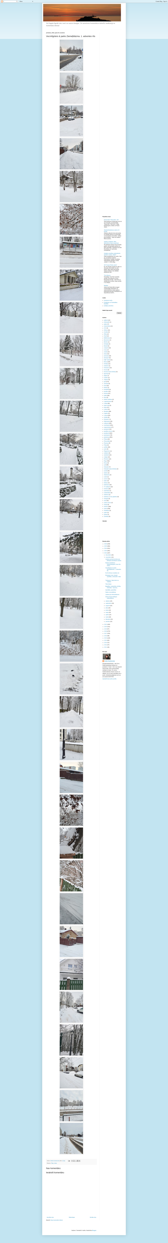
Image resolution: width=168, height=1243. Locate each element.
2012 (105, 645)
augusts (108, 605)
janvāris (108, 621)
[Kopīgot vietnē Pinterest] (79, 1161)
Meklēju (106, 285)
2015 (105, 638)
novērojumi (107, 425)
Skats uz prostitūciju (110, 592)
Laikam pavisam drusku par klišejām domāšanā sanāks (113, 559)
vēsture (106, 506)
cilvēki (105, 352)
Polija (105, 445)
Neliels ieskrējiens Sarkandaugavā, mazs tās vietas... (113, 564)
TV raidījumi (107, 486)
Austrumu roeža (108, 300)
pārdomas (106, 437)
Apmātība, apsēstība (110, 590)
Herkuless (106, 367)
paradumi (106, 429)
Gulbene (106, 365)
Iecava (105, 369)
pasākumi (106, 433)
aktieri (105, 324)
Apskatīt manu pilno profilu (109, 679)
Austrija (106, 332)
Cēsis (105, 350)
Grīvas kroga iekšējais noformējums (111, 597)
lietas (105, 407)
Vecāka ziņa (93, 1217)
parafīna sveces (108, 431)
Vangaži (106, 498)
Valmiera (106, 494)
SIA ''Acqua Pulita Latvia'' (110, 265)
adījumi (106, 320)
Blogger (94, 1230)
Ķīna (105, 397)
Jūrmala (106, 383)
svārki (105, 477)
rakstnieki (106, 455)
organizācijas (107, 427)
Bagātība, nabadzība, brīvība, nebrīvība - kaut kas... (113, 587)
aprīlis (107, 614)
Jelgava (106, 379)
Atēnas (106, 330)
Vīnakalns (106, 510)
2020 (105, 626)
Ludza (105, 415)
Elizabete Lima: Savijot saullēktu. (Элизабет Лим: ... (113, 577)
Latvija (105, 403)
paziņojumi (107, 435)
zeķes (105, 512)
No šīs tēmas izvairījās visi (112, 573)
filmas (105, 361)
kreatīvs (106, 391)
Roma (105, 463)
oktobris (108, 601)
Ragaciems (107, 451)
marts (107, 617)
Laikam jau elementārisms (112, 594)
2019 (105, 629)
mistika (106, 417)
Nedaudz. (106, 419)
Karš (105, 385)
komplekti (106, 389)
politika (106, 447)
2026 (105, 544)
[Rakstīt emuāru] (74, 1161)
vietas (55, 1163)
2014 (105, 640)
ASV (105, 328)
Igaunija (106, 373)
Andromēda (107, 326)
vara (105, 500)
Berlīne (106, 342)
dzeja (105, 354)
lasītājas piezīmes (108, 305)
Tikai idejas (108, 584)
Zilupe (105, 514)
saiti (105, 465)
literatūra (106, 411)
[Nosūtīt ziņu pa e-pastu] (69, 1160)
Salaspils (106, 467)
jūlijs (107, 608)
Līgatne (106, 413)
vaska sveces (107, 502)
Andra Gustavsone (109, 661)
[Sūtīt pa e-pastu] (72, 1161)
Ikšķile (105, 375)
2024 (105, 548)
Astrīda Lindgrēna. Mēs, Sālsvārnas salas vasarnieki (111, 242)
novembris (108, 557)
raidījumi (106, 453)
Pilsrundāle (107, 441)
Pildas (105, 439)
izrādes (106, 377)
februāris (108, 619)
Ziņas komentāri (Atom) (56, 1220)
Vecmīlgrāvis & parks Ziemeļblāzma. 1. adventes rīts (113, 569)
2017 (105, 633)
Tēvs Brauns (107, 275)
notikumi (106, 423)
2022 (105, 553)
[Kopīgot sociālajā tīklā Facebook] (78, 1161)
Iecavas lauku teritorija (110, 371)
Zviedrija (106, 516)
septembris (109, 603)
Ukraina (106, 488)
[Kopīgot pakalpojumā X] (76, 1161)
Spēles (106, 473)
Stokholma (107, 475)
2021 (105, 624)
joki (105, 381)
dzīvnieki (106, 356)
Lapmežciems (107, 401)
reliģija (106, 457)
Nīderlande (107, 421)
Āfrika (105, 334)
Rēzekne (106, 459)
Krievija (106, 393)
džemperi (106, 358)
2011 (105, 647)
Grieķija (106, 363)
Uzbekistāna (107, 492)
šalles (105, 480)
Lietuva (106, 409)
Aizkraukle (106, 322)
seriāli (105, 471)
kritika (105, 395)
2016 (105, 635)
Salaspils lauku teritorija (110, 469)
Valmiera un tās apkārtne (110, 496)
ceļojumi (106, 348)
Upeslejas (106, 490)
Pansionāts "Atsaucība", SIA (111, 219)
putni (105, 449)
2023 (105, 550)
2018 (105, 631)
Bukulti (106, 346)
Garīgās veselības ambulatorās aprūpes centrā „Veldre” (112, 254)
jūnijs (107, 610)
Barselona (106, 340)
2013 (105, 642)
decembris (108, 555)
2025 (105, 546)
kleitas (105, 387)
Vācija (105, 504)
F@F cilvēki (107, 360)
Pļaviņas (106, 443)
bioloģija (106, 344)
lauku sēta (106, 405)
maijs (107, 612)
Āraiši (105, 336)
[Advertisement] (112, 61)
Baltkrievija (107, 338)
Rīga (52, 1163)
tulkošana (106, 484)
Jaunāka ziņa (50, 1217)
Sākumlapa (72, 1217)
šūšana (106, 482)
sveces (106, 478)
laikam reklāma (108, 399)
